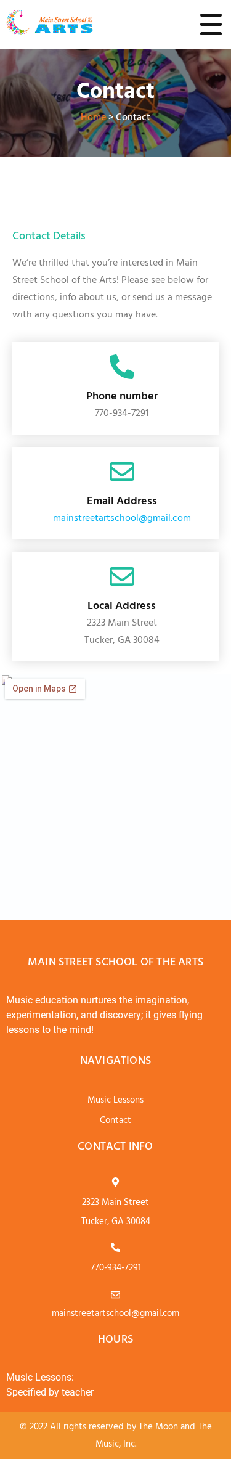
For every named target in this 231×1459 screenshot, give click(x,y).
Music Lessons (115, 1100)
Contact (115, 1120)
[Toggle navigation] (211, 24)
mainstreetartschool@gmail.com (122, 518)
